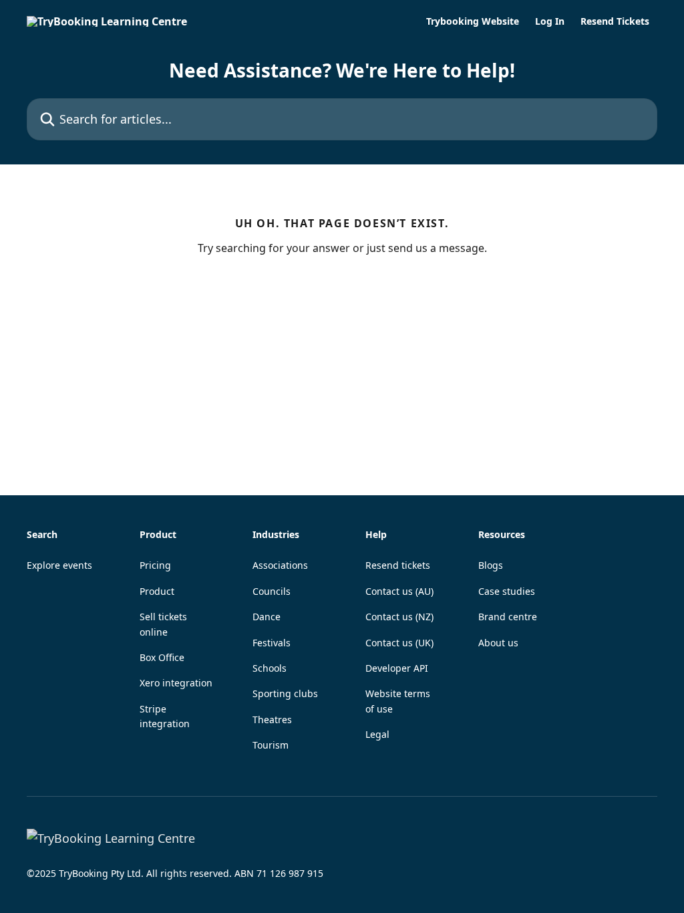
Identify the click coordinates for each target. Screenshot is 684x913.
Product (157, 591)
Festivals (271, 642)
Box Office (162, 657)
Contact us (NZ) (399, 616)
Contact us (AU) (399, 591)
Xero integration (176, 682)
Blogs (490, 565)
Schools (269, 668)
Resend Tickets (614, 21)
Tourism (270, 745)
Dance (266, 616)
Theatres (272, 719)
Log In (549, 21)
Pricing (155, 565)
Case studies (506, 591)
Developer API (396, 668)
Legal (377, 734)
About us (498, 642)
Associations (280, 565)
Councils (271, 591)
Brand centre (507, 616)
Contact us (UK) (399, 642)
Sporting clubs (285, 693)
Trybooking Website (472, 21)
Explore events (59, 565)
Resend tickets (397, 565)
